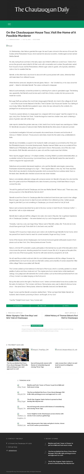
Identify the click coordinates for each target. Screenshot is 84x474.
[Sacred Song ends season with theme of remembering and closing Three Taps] (42, 355)
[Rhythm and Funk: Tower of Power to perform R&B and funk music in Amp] (21, 386)
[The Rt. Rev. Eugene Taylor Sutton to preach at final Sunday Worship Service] (21, 400)
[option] (18, 359)
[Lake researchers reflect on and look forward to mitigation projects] (66, 355)
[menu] (9, 24)
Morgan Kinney (15, 39)
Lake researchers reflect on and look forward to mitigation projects (66, 365)
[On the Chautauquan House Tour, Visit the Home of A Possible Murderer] (9, 46)
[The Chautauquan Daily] (42, 10)
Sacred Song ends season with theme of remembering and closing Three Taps (41, 365)
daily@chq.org (13, 450)
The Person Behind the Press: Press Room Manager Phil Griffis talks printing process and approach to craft (62, 453)
